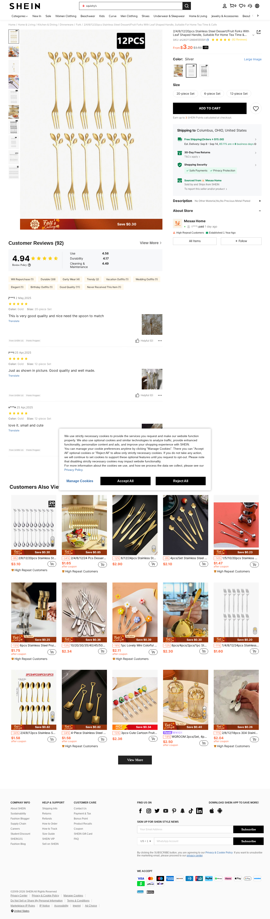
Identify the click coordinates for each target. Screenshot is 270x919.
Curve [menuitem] (112, 16)
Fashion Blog (18, 843)
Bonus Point (81, 818)
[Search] (186, 6)
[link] (232, 5)
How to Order (49, 823)
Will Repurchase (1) (22, 279)
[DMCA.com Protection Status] (150, 891)
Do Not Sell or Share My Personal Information (37, 900)
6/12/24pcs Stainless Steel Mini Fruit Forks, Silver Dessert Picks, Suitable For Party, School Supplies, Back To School (135, 558)
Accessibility (61, 905)
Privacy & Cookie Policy (219, 852)
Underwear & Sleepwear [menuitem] (169, 16)
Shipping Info (49, 808)
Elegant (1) (17, 287)
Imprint (77, 905)
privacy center (194, 855)
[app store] (212, 812)
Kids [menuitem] (102, 16)
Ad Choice (91, 905)
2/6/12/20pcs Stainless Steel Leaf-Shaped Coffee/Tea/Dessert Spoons (34, 558)
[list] (171, 811)
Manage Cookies (73, 895)
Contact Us (80, 808)
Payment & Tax (82, 813)
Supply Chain (18, 823)
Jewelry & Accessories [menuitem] (224, 16)
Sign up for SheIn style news (158, 821)
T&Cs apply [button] (191, 156)
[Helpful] (137, 340)
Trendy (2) (93, 279)
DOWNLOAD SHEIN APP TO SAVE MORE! (234, 802)
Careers (15, 828)
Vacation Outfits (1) (117, 279)
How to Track (49, 828)
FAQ (76, 838)
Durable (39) (48, 279)
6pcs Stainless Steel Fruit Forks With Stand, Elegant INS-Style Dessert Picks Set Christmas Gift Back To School (34, 645)
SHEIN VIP (48, 838)
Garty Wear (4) (71, 279)
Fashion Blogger (20, 818)
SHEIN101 (17, 838)
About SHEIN (18, 808)
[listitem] (33, 535)
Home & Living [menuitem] (198, 16)
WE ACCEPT (144, 871)
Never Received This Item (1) (104, 287)
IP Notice (44, 905)
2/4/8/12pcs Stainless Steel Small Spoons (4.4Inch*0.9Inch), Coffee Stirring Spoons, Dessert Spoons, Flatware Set (34, 733)
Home (11, 24)
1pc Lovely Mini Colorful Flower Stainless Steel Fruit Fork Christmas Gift (135, 645)
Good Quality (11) (70, 287)
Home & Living (26, 24)
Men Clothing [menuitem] (129, 16)
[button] (249, 5)
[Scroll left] (252, 16)
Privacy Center (19, 895)
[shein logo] (24, 6)
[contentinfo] (200, 881)
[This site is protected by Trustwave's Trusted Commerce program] (140, 891)
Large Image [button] (253, 59)
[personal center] (224, 5)
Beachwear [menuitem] (88, 16)
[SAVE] (256, 108)
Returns (46, 813)
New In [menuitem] (36, 16)
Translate (13, 321)
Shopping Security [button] (195, 164)
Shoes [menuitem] (145, 16)
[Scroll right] (257, 16)
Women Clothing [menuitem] (65, 16)
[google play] (220, 812)
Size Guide (48, 833)
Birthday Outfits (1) (42, 287)
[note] (33, 552)
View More (135, 760)
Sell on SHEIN (50, 843)
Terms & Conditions (78, 900)
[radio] (178, 71)
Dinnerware (66, 24)
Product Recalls (83, 823)
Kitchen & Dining (47, 24)
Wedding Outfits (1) (147, 279)
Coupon (78, 828)
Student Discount (20, 833)
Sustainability (18, 813)
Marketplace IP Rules (23, 905)
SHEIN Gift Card (83, 833)
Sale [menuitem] (48, 16)
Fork (78, 24)
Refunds (47, 818)
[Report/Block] (159, 340)
